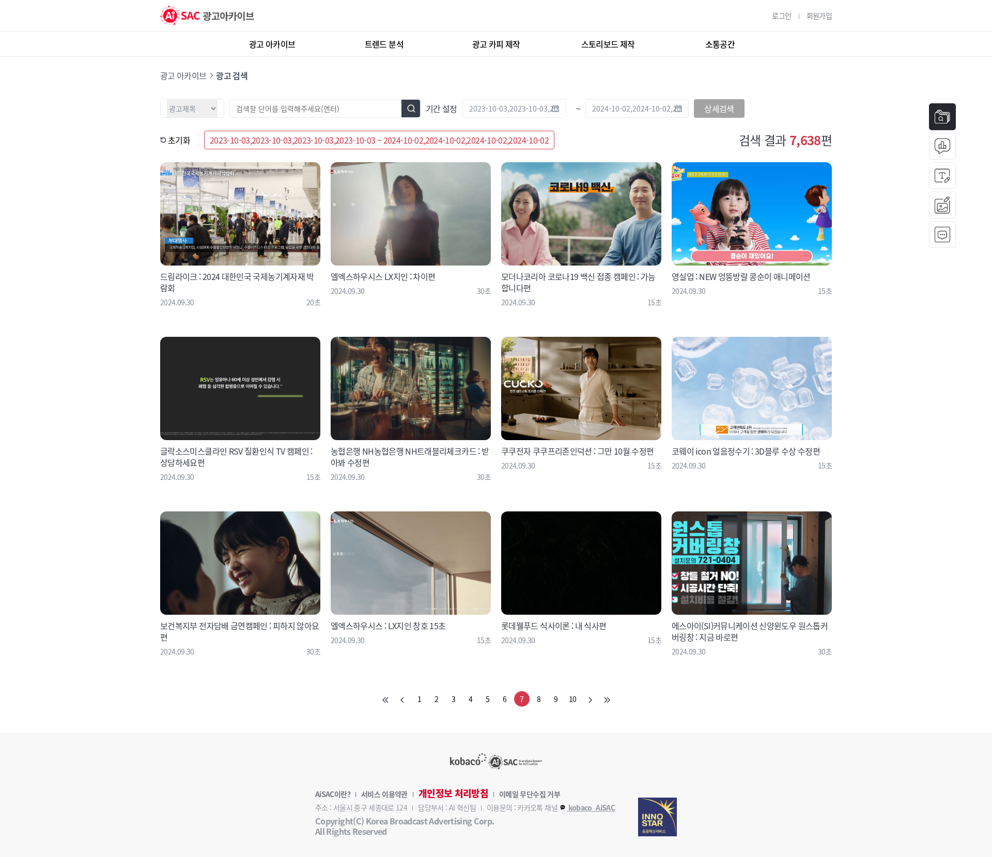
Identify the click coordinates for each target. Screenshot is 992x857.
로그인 (781, 15)
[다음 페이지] (590, 699)
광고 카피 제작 (496, 44)
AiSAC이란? (332, 794)
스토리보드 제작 (608, 44)
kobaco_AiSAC (590, 807)
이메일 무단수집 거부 (529, 794)
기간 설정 (441, 108)
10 (573, 699)
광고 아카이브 (272, 44)
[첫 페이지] (385, 699)
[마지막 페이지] (607, 699)
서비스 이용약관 (384, 794)
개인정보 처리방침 (453, 793)
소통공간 (720, 44)
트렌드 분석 (384, 44)
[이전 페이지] (402, 699)
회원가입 (819, 15)
